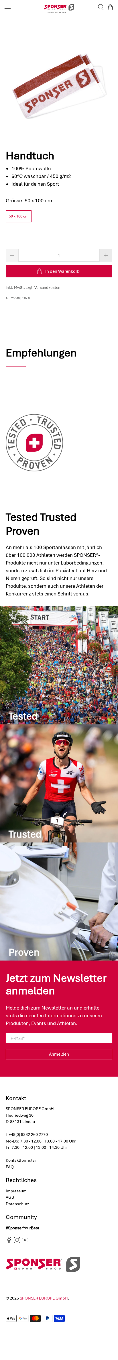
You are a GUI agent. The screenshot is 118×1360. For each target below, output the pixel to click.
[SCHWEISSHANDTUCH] (59, 79)
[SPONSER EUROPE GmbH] (59, 7)
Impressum (16, 1191)
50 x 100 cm (18, 216)
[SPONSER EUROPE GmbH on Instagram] (17, 1242)
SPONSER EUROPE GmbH (44, 1298)
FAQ (10, 1166)
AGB (10, 1197)
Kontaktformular (21, 1160)
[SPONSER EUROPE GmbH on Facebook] (9, 1242)
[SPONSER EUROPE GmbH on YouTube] (25, 1242)
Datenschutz (17, 1203)
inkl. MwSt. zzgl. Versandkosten (33, 287)
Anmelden (59, 1054)
